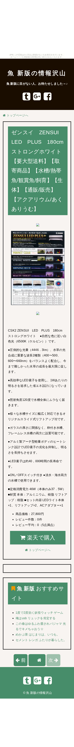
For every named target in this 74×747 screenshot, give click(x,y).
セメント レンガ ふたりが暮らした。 (41, 640)
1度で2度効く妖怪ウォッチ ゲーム (39, 612)
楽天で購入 (40, 538)
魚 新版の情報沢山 (37, 73)
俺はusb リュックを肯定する (36, 618)
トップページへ (17, 115)
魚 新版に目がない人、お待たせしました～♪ (37, 83)
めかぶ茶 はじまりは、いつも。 (38, 634)
